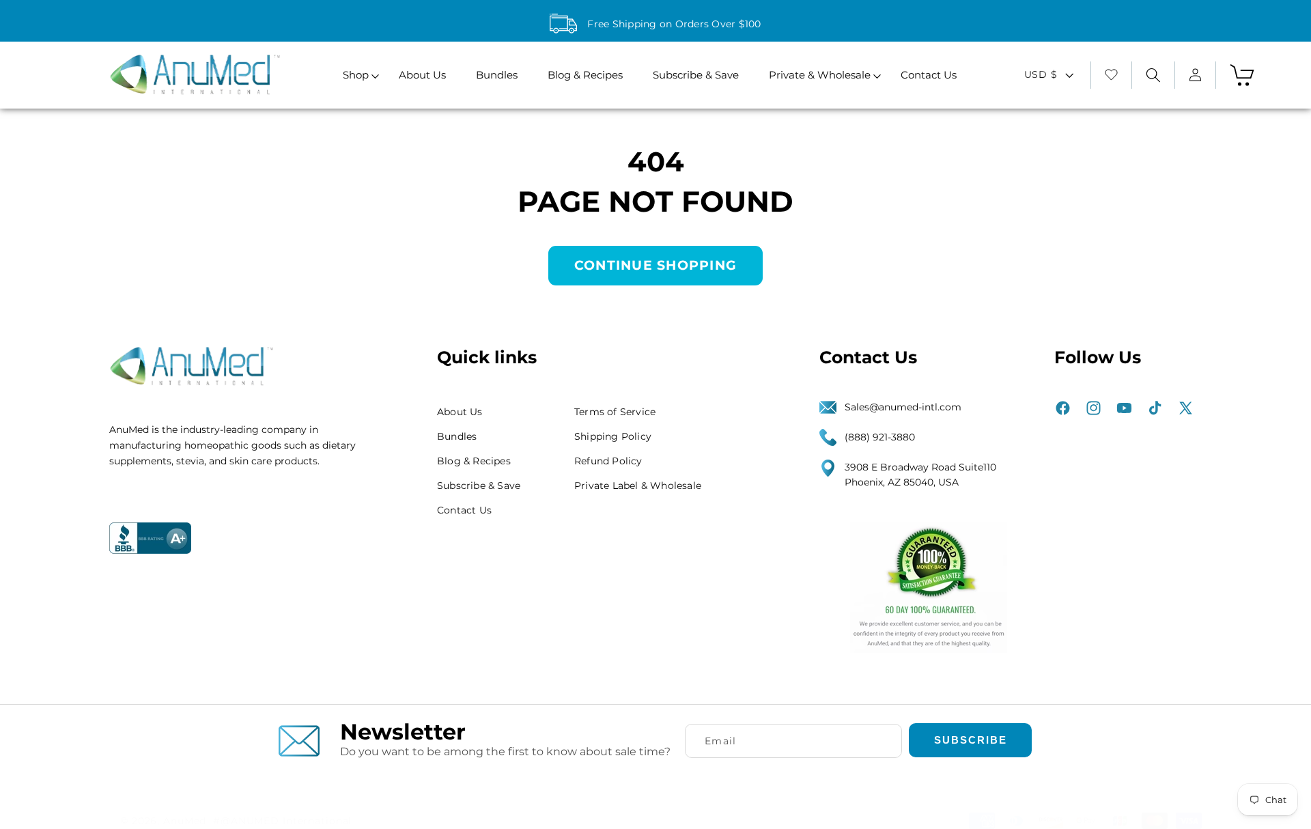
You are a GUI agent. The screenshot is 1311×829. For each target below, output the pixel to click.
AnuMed (184, 821)
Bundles (457, 436)
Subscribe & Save (478, 485)
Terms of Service (615, 412)
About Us (460, 412)
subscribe (970, 740)
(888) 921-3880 (880, 437)
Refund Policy (608, 461)
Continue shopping (655, 265)
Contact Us (464, 510)
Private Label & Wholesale (637, 485)
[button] (356, 75)
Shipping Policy (612, 436)
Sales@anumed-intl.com (903, 407)
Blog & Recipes (474, 461)
